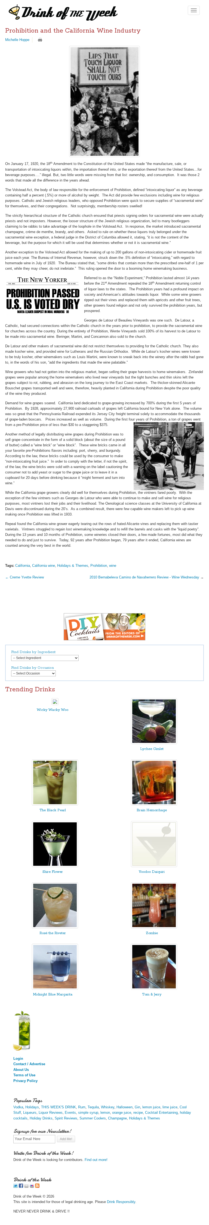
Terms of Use (24, 1075)
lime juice (169, 1107)
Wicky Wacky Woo (52, 710)
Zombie (152, 933)
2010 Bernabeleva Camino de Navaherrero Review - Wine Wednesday (144, 577)
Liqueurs (29, 1113)
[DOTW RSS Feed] (37, 1187)
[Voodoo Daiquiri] (154, 866)
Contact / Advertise (29, 1064)
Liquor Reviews (51, 1113)
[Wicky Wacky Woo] (55, 704)
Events (70, 1113)
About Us (21, 1070)
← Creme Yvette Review (24, 577)
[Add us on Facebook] (21, 1187)
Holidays (32, 1107)
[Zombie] (154, 927)
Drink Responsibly (121, 1202)
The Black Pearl (52, 810)
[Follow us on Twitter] (15, 1187)
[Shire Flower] (55, 866)
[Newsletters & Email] (26, 1187)
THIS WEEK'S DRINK (58, 1107)
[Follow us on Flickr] (32, 1187)
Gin (137, 1107)
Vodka (18, 1107)
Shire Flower (52, 872)
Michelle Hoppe (17, 40)
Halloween (124, 1107)
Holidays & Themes (72, 566)
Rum (81, 1107)
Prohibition (98, 566)
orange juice (121, 1113)
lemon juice (151, 1107)
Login (18, 1059)
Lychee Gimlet (152, 749)
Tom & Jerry (151, 994)
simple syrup (88, 1113)
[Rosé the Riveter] (55, 927)
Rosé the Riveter (52, 933)
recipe (138, 1113)
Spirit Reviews (66, 1118)
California (22, 566)
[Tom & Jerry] (154, 989)
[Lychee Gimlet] (154, 743)
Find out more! (96, 1160)
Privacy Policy (25, 1081)
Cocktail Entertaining (161, 1113)
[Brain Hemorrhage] (154, 804)
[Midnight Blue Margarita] (55, 989)
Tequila (93, 1107)
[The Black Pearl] (55, 804)
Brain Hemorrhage (152, 810)
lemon (105, 1113)
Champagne (117, 1118)
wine (112, 566)
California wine (43, 566)
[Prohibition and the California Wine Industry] (104, 101)
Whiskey (107, 1107)
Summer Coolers (92, 1118)
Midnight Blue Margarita (52, 994)
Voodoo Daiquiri (152, 872)
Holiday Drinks (41, 1118)
